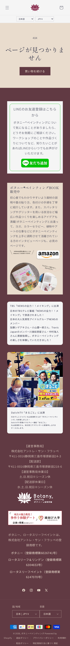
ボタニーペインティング (32, 633)
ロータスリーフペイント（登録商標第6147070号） (35, 574)
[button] (7, 8)
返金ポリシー (22, 637)
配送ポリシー (22, 643)
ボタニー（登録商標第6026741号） (35, 553)
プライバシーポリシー (43, 637)
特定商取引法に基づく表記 (45, 643)
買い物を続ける (35, 71)
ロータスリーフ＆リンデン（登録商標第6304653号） (35, 562)
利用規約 (62, 637)
